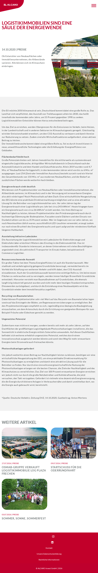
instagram (56, 536)
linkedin (54, 542)
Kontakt (49, 548)
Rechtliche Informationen (49, 559)
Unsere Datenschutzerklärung (49, 554)
